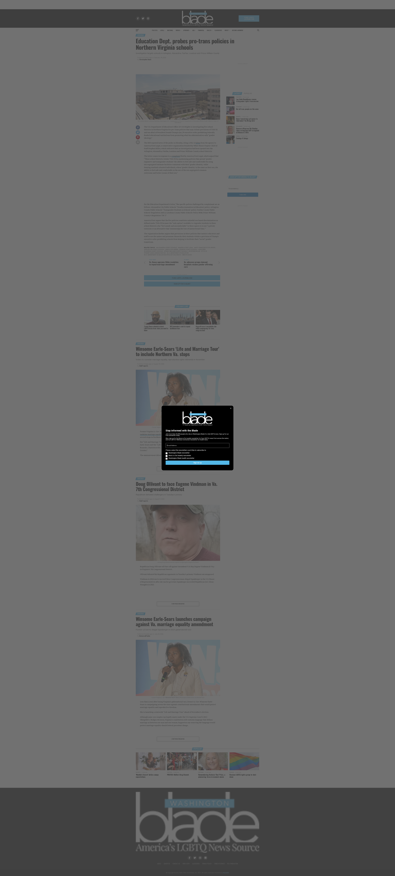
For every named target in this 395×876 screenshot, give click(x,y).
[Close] (231, 408)
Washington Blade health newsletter (181, 458)
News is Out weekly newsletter (179, 455)
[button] (197, 454)
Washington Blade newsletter (179, 453)
